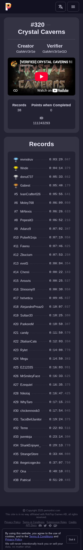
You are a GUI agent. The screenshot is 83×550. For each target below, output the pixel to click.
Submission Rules (57, 522)
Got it (72, 539)
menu (73, 6)
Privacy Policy (12, 522)
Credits (73, 522)
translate (60, 6)
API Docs (31, 525)
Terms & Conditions (34, 522)
